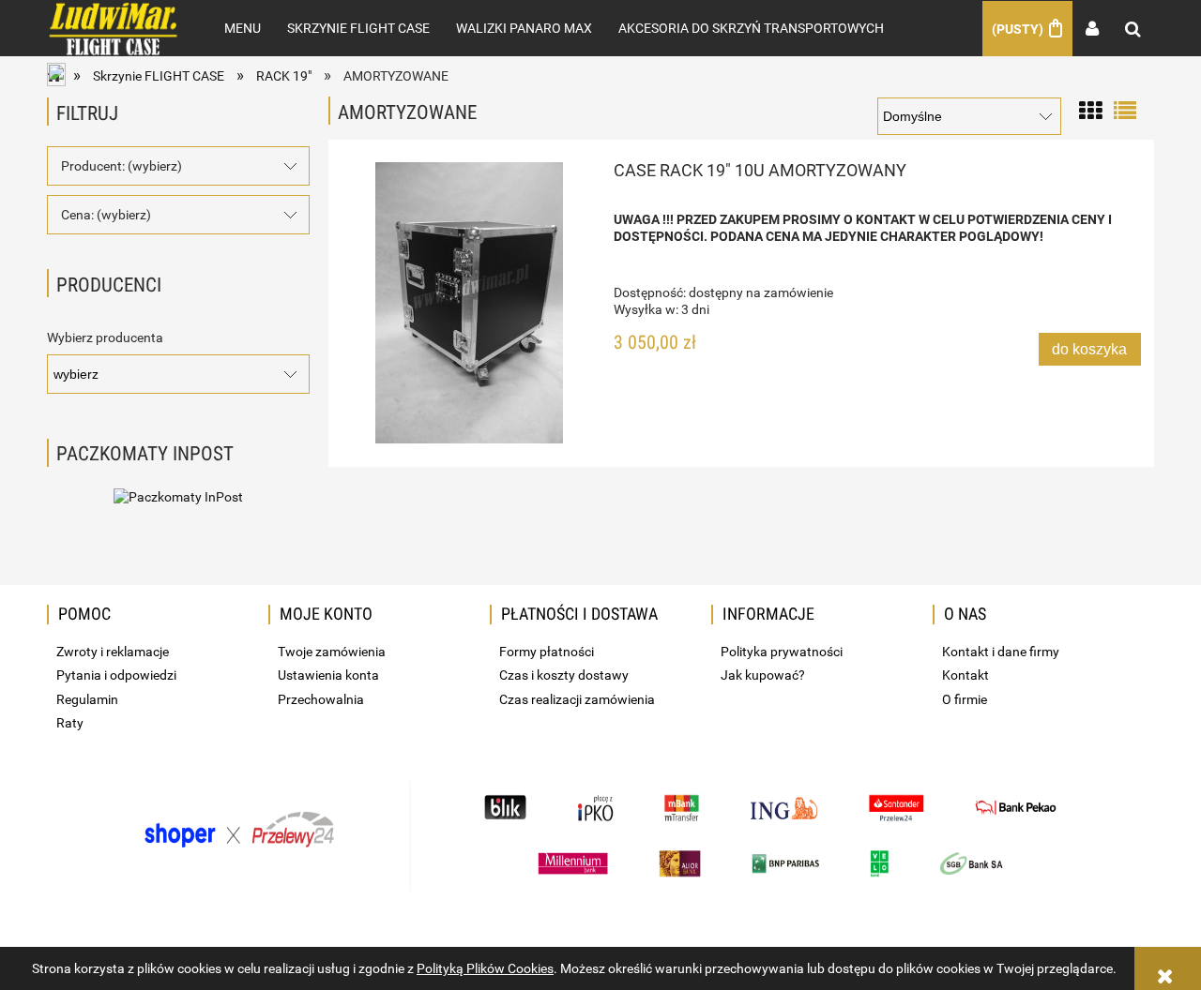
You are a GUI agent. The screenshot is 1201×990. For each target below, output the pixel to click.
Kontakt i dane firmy (1000, 651)
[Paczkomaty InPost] (178, 495)
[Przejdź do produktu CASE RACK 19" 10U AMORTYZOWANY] (469, 302)
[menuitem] (242, 28)
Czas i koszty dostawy (564, 675)
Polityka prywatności (782, 651)
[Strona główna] (115, 28)
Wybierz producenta (105, 337)
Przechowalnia (321, 699)
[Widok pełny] (1125, 109)
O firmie (964, 699)
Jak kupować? (763, 675)
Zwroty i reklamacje (112, 651)
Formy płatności (546, 651)
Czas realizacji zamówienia (577, 699)
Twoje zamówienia (332, 651)
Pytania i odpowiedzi (116, 675)
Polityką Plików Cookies (485, 968)
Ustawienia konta (328, 675)
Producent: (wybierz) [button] (121, 165)
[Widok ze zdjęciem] (1090, 109)
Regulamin (87, 699)
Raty (70, 722)
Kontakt (965, 675)
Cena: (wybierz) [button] (106, 214)
